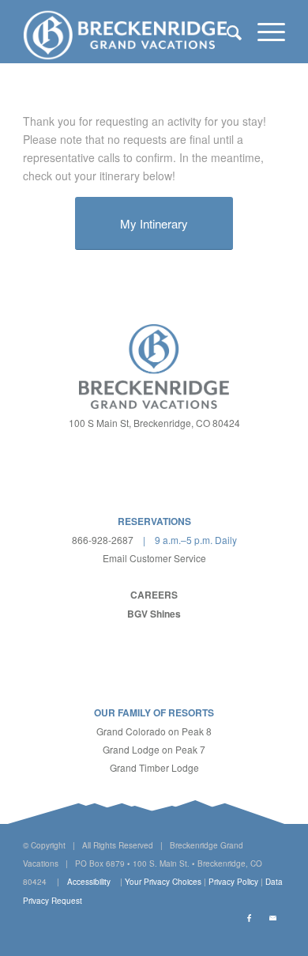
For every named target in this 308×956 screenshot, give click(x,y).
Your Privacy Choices (163, 881)
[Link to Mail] (273, 918)
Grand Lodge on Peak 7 (154, 749)
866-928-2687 (102, 539)
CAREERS (154, 595)
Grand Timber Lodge (154, 767)
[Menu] (263, 31)
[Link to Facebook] (249, 918)
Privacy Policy (233, 881)
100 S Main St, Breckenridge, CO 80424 (154, 422)
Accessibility (89, 881)
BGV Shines (154, 613)
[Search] (226, 31)
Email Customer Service (154, 558)
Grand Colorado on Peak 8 (154, 731)
